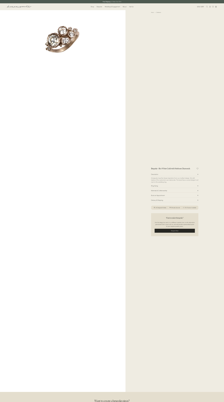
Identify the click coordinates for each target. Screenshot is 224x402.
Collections (158, 12)
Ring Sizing (154, 186)
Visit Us (131, 7)
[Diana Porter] (19, 6)
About (125, 7)
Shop (92, 7)
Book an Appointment (158, 195)
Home (152, 12)
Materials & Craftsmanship (159, 190)
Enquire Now (174, 230)
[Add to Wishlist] (197, 168)
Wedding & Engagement (112, 7)
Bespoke (99, 7)
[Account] (210, 7)
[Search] (207, 7)
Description (154, 174)
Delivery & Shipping (157, 200)
